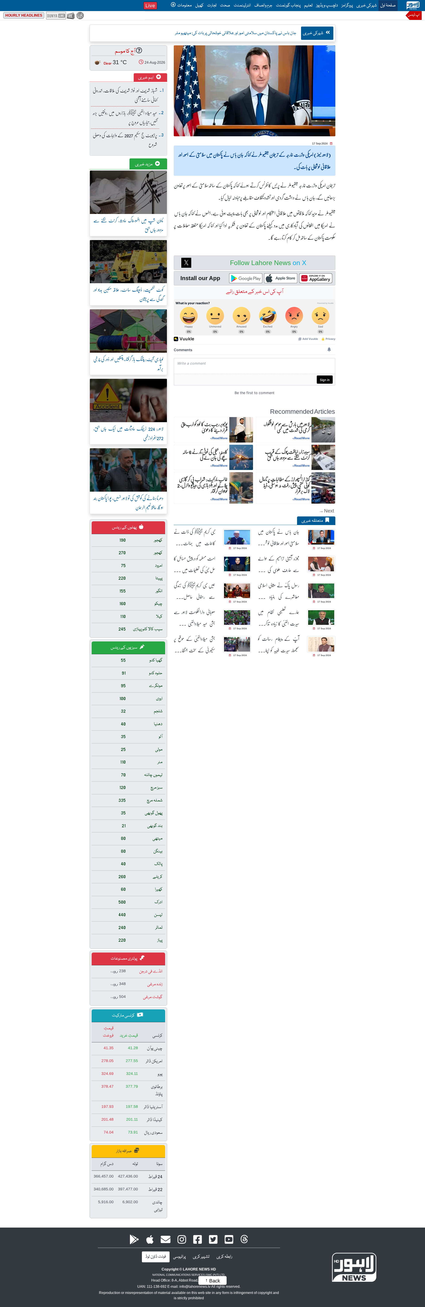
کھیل (199, 5)
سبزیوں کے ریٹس (124, 647)
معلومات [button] (184, 5)
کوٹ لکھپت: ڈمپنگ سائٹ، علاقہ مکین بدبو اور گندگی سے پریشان (128, 294)
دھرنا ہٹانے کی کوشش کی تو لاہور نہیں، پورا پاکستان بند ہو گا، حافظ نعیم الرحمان (128, 502)
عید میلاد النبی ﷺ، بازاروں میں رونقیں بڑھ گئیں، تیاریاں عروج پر (125, 117)
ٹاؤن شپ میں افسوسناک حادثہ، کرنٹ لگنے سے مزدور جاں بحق (128, 225)
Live (150, 5)
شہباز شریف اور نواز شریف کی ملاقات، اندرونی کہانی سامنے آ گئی (125, 95)
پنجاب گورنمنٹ (288, 5)
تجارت (211, 5)
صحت (225, 5)
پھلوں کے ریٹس (124, 527)
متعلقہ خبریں (312, 521)
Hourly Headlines (23, 15)
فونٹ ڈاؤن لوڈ (155, 1256)
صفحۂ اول (387, 5)
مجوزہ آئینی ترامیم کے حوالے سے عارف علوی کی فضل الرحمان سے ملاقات (278, 564)
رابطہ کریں (224, 1256)
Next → (326, 510)
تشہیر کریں (201, 1256)
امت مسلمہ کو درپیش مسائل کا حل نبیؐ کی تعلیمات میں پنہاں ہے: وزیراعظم (194, 564)
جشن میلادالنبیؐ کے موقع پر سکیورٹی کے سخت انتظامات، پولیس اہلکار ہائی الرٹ (194, 644)
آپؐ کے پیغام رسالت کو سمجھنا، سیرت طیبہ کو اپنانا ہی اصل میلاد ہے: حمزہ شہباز (278, 644)
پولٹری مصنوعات (124, 958)
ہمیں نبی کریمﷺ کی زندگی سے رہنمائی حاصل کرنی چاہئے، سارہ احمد (194, 591)
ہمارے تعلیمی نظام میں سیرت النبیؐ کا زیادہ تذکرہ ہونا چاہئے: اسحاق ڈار (278, 617)
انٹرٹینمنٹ (242, 5)
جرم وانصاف (263, 5)
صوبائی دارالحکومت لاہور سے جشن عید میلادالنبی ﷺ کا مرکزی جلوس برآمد (194, 617)
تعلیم (308, 5)
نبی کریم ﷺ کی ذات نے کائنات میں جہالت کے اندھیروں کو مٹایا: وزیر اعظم (194, 537)
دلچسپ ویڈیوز (327, 5)
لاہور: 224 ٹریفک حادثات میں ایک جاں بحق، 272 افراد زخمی (128, 433)
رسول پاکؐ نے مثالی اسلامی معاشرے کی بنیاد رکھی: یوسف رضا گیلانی (278, 591)
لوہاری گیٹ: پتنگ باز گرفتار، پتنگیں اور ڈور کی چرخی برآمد (128, 363)
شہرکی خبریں (366, 5)
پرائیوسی (179, 1256)
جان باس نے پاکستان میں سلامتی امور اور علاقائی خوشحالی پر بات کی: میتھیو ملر (278, 537)
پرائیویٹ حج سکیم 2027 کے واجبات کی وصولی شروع (125, 139)
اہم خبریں (146, 77)
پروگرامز (347, 5)
